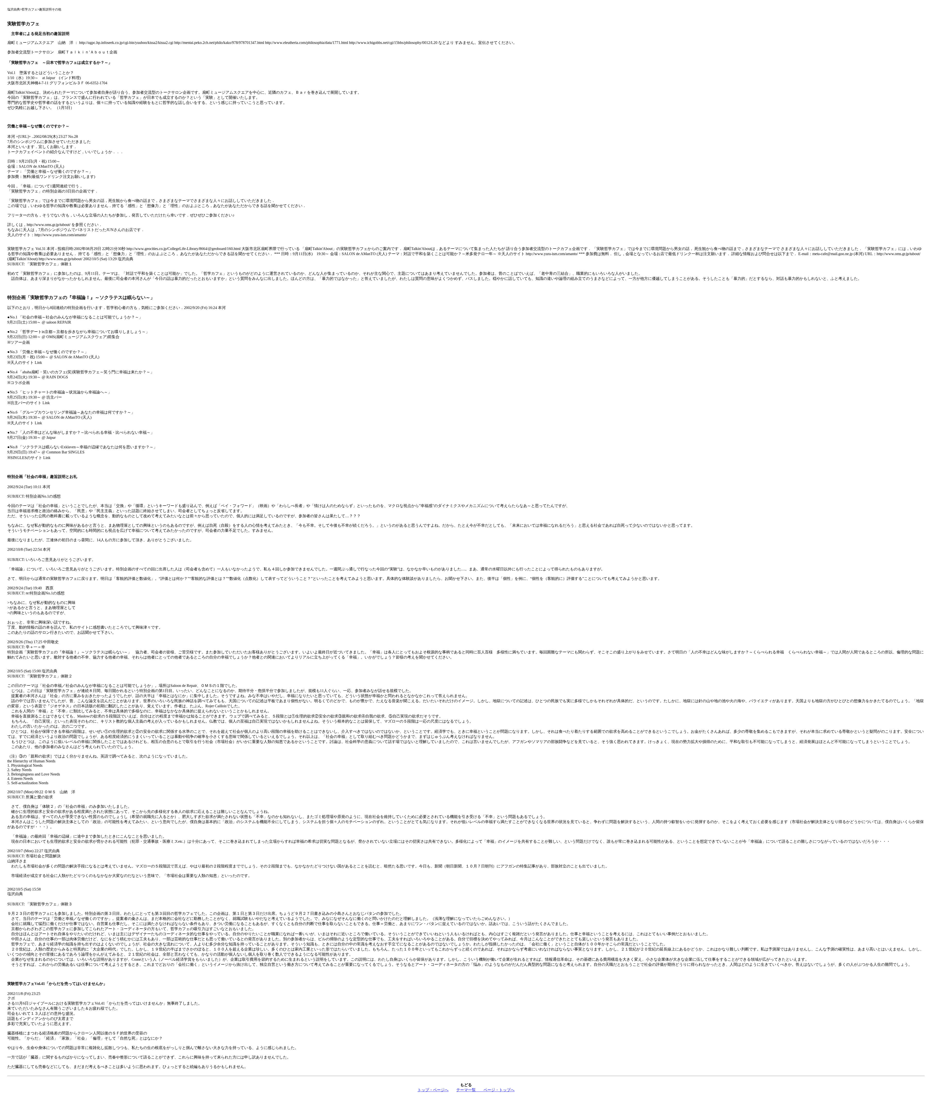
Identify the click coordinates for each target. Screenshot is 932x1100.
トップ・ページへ (433, 1090)
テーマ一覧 (469, 1090)
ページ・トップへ (499, 1090)
